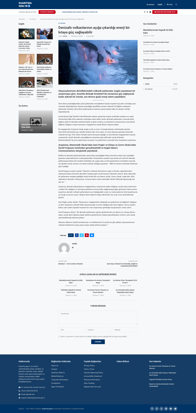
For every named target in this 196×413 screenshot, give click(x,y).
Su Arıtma (150, 5)
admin (65, 36)
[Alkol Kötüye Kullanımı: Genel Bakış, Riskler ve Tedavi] (45, 59)
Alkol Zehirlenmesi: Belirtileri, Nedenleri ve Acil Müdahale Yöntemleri (44, 93)
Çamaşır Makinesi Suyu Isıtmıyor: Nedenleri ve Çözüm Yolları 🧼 (81, 12)
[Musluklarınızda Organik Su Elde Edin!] (36, 121)
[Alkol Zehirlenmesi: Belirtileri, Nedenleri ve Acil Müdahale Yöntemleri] (45, 82)
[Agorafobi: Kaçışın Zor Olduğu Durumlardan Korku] (45, 34)
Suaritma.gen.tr (47, 409)
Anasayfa (22, 19)
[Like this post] (71, 235)
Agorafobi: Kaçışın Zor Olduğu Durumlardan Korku (44, 44)
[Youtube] (150, 12)
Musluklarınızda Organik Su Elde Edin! (158, 31)
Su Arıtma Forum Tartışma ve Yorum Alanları (157, 69)
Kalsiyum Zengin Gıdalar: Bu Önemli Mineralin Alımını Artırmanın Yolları (25, 45)
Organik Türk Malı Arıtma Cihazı (160, 379)
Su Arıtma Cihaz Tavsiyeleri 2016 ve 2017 (156, 51)
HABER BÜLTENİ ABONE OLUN (165, 12)
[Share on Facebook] (77, 235)
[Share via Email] (92, 235)
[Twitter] (147, 12)
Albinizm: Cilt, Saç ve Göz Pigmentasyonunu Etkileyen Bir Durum (26, 69)
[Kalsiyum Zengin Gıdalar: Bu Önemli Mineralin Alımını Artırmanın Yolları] (27, 34)
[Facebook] (144, 12)
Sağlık (160, 5)
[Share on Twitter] (82, 235)
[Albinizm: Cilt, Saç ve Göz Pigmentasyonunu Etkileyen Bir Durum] (27, 59)
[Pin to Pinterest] (87, 235)
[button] (58, 12)
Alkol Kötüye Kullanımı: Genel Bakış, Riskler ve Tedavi (44, 69)
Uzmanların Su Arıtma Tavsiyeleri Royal (156, 42)
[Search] (176, 4)
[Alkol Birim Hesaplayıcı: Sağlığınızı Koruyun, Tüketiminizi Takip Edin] (27, 82)
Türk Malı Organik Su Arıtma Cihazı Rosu (156, 60)
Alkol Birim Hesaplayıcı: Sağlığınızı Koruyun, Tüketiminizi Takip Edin (26, 92)
